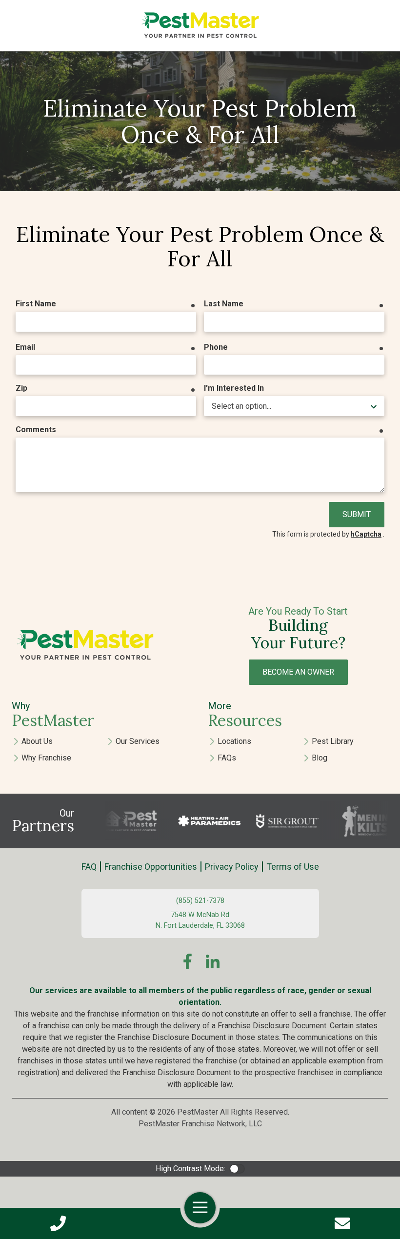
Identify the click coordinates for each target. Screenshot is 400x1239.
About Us (37, 741)
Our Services (138, 741)
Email (25, 347)
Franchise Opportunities (150, 866)
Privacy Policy (232, 866)
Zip (21, 388)
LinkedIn (212, 961)
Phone (216, 347)
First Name (36, 303)
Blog (319, 757)
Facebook (187, 961)
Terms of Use (292, 866)
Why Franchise (46, 757)
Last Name (223, 303)
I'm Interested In (234, 388)
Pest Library (333, 741)
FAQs (227, 757)
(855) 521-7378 (200, 901)
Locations (234, 741)
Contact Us (342, 1223)
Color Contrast (237, 1169)
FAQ (89, 866)
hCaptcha (366, 534)
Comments (36, 429)
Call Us (58, 1223)
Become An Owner (298, 672)
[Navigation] (200, 1207)
